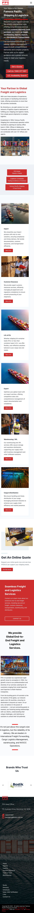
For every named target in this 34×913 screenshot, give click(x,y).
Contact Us (6, 897)
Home (5, 863)
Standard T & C (19, 909)
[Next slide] (31, 785)
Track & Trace (7, 873)
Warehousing (7, 875)
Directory (6, 887)
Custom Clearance (9, 870)
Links (4, 894)
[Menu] (31, 3)
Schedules (6, 890)
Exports (5, 868)
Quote (5, 885)
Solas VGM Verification (10, 892)
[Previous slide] (3, 785)
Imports (5, 866)
